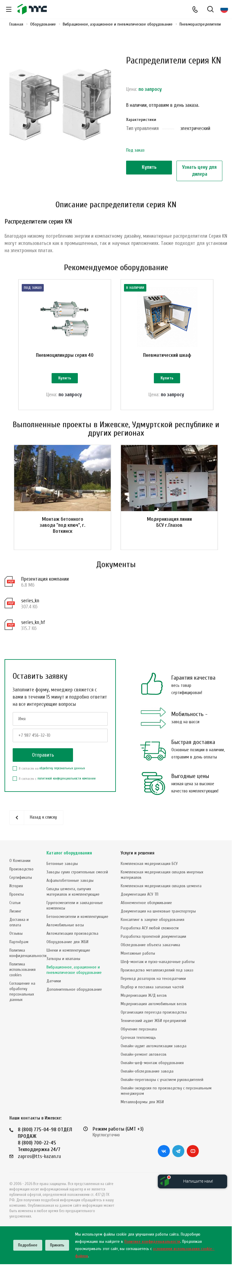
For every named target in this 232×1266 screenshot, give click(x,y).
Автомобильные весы (65, 925)
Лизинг (15, 911)
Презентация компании (45, 579)
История (16, 885)
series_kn (30, 601)
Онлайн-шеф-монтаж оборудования (152, 1062)
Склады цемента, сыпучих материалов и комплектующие (73, 891)
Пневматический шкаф (167, 355)
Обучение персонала (139, 1029)
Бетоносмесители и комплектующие (77, 916)
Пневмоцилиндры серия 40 (65, 355)
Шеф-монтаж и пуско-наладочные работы (158, 961)
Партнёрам (18, 941)
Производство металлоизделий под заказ (157, 970)
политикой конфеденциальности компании (66, 778)
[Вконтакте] (164, 1151)
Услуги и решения (137, 853)
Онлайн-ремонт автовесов (144, 1054)
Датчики (53, 980)
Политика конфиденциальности (27, 953)
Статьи (15, 902)
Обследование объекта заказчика (150, 944)
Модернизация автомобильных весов (154, 1003)
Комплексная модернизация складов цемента (161, 885)
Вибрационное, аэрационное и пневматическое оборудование (74, 970)
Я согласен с (57, 779)
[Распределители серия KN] (60, 103)
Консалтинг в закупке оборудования (152, 919)
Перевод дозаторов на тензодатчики (153, 978)
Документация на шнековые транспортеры (158, 911)
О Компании (19, 860)
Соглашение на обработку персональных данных (22, 991)
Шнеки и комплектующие (68, 950)
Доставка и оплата (19, 922)
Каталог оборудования (69, 853)
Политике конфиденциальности (152, 1241)
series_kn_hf (33, 622)
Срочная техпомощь (138, 1037)
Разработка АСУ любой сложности (150, 928)
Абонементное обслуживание (146, 902)
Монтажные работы (138, 953)
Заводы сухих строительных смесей (77, 872)
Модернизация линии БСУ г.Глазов (169, 522)
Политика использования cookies (22, 969)
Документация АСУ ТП (139, 894)
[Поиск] (210, 10)
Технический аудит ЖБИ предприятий (153, 1020)
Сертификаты (20, 877)
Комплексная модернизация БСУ (149, 863)
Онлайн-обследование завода (147, 1071)
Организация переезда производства (154, 1012)
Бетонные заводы (62, 863)
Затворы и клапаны (63, 958)
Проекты (16, 894)
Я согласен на (52, 768)
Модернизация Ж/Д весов (144, 995)
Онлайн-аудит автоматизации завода (153, 1045)
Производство (21, 869)
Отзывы (16, 933)
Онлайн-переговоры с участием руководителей (162, 1079)
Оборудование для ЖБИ (67, 941)
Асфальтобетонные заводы (70, 880)
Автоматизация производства (72, 933)
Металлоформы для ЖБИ (142, 1101)
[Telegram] (178, 1151)
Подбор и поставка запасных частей (152, 987)
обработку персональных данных (62, 768)
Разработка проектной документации (153, 936)
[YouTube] (193, 1151)
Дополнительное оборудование (74, 989)
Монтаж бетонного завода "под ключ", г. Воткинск (62, 525)
